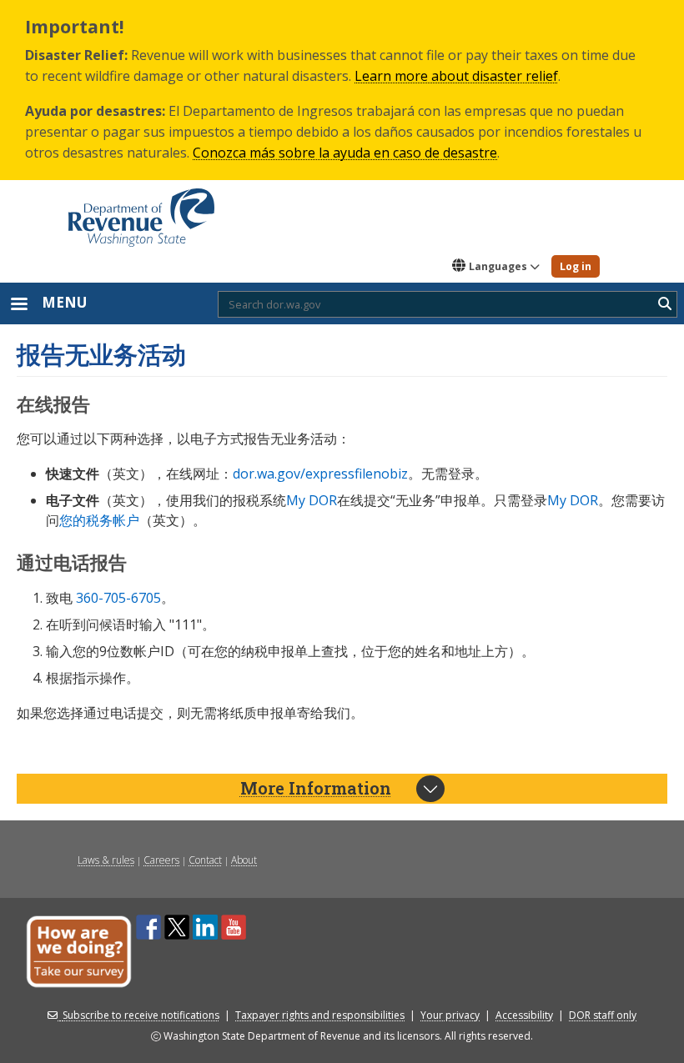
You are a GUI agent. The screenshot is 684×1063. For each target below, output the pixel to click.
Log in (575, 266)
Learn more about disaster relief (456, 76)
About (244, 860)
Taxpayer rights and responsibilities (320, 1015)
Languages (498, 266)
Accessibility (524, 1015)
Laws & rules (106, 860)
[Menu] (18, 305)
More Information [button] (315, 788)
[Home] (141, 212)
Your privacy (450, 1015)
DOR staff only (602, 1015)
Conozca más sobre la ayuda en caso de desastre (345, 152)
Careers (161, 860)
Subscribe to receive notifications (141, 1015)
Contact (205, 860)
